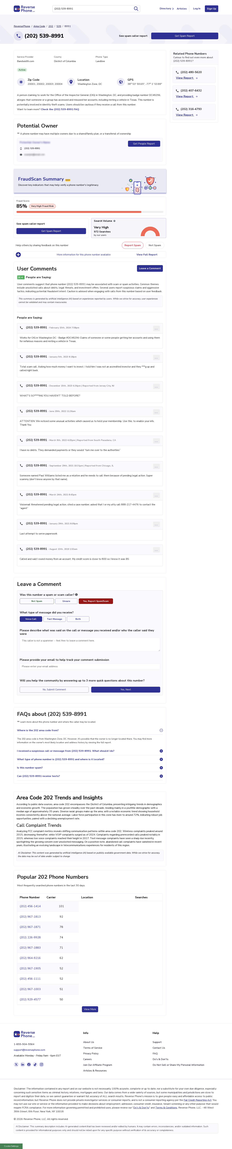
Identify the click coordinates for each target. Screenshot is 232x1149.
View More (90, 1009)
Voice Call (30, 619)
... (156, 328)
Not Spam (155, 245)
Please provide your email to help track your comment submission (64, 660)
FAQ (155, 1053)
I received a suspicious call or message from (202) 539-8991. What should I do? (65, 751)
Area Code (39, 26)
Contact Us (159, 1048)
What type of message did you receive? (47, 612)
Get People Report (144, 143)
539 (59, 26)
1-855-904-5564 (24, 1044)
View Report (185, 78)
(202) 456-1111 (30, 979)
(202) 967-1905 (30, 968)
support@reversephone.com (29, 1050)
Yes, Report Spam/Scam (96, 601)
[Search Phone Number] (136, 8)
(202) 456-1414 (30, 906)
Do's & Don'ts (160, 1059)
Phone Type (102, 56)
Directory (165, 8)
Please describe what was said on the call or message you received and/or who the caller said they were (87, 632)
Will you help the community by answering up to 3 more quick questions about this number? (82, 680)
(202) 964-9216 (30, 958)
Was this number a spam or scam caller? (47, 595)
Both (78, 619)
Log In (196, 8)
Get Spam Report (185, 36)
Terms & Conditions (166, 1107)
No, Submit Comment (54, 689)
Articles (182, 8)
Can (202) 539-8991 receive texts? (38, 776)
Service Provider (25, 56)
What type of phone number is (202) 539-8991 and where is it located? (60, 759)
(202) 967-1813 (30, 917)
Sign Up (211, 8)
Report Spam (133, 245)
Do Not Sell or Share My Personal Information (178, 1065)
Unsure (66, 601)
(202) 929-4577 (30, 999)
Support (157, 1042)
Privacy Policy (90, 1053)
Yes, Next (126, 689)
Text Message (54, 619)
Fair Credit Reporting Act (197, 1100)
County (57, 56)
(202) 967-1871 (30, 927)
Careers (87, 1059)
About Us (88, 1042)
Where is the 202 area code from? (38, 730)
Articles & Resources (95, 1070)
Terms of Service (92, 1048)
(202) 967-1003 (30, 989)
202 (50, 26)
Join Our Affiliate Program (97, 1065)
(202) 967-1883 (30, 948)
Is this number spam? (30, 767)
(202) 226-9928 (30, 937)
